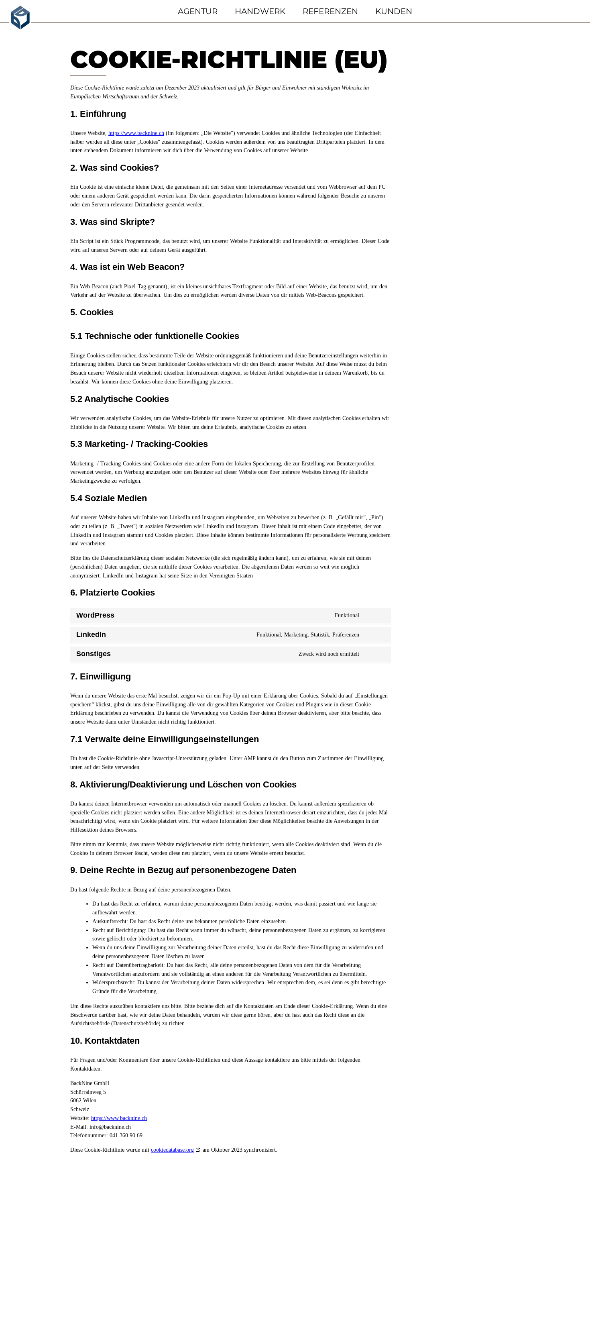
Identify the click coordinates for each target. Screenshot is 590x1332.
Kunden (393, 11)
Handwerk (260, 11)
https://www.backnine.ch (136, 133)
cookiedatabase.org (172, 1150)
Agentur (198, 11)
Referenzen (330, 11)
